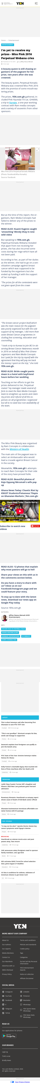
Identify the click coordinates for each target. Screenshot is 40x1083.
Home (3, 40)
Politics (4, 739)
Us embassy (26, 636)
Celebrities (5, 772)
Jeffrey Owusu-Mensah (26, 61)
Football (4, 728)
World (3, 856)
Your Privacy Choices (22, 1082)
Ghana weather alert (10, 632)
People (4, 803)
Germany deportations (10, 636)
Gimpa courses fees (9, 640)
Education (5, 867)
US (3, 878)
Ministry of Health (19, 449)
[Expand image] (38, 150)
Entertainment (14, 40)
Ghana (4, 814)
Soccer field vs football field (13, 629)
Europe (13, 102)
